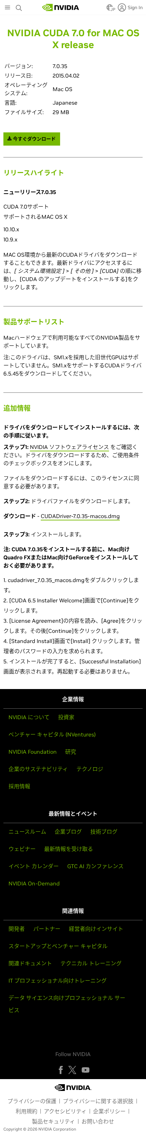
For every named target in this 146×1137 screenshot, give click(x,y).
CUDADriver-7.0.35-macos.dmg (80, 516)
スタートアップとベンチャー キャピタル (58, 946)
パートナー (46, 928)
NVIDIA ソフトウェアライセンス (69, 447)
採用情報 (19, 786)
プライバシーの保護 (31, 1101)
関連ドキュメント (30, 963)
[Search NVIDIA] (19, 6)
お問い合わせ (97, 1121)
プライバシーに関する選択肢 (98, 1101)
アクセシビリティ (65, 1111)
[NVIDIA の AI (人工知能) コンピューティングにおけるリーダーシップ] (60, 7)
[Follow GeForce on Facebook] (61, 1070)
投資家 (66, 717)
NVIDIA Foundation (32, 751)
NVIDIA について (29, 717)
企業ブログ (68, 831)
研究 (70, 751)
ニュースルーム (27, 831)
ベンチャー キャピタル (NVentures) (52, 734)
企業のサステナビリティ (38, 769)
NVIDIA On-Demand (34, 883)
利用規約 (26, 1111)
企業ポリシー (109, 1111)
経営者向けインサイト (96, 928)
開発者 (16, 928)
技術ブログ (103, 831)
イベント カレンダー (33, 866)
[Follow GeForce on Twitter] (72, 1070)
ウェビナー (22, 848)
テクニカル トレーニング (91, 963)
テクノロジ (89, 769)
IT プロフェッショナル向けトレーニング (57, 980)
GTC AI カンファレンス (95, 866)
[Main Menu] (7, 8)
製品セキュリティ (53, 1121)
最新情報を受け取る (68, 848)
